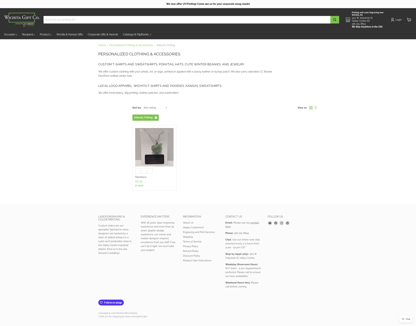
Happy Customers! (193, 227)
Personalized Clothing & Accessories (131, 45)
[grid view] (311, 107)
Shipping (188, 236)
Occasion (10, 34)
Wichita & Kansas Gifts (69, 34)
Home (102, 45)
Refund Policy (191, 251)
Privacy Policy (190, 246)
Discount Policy (191, 255)
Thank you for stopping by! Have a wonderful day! (122, 316)
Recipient (28, 34)
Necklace (140, 177)
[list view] (315, 107)
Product (45, 34)
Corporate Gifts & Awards (103, 34)
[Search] (334, 19)
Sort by (136, 107)
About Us (188, 222)
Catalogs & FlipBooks (136, 34)
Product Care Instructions (197, 260)
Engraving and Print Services (199, 232)
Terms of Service (192, 241)
